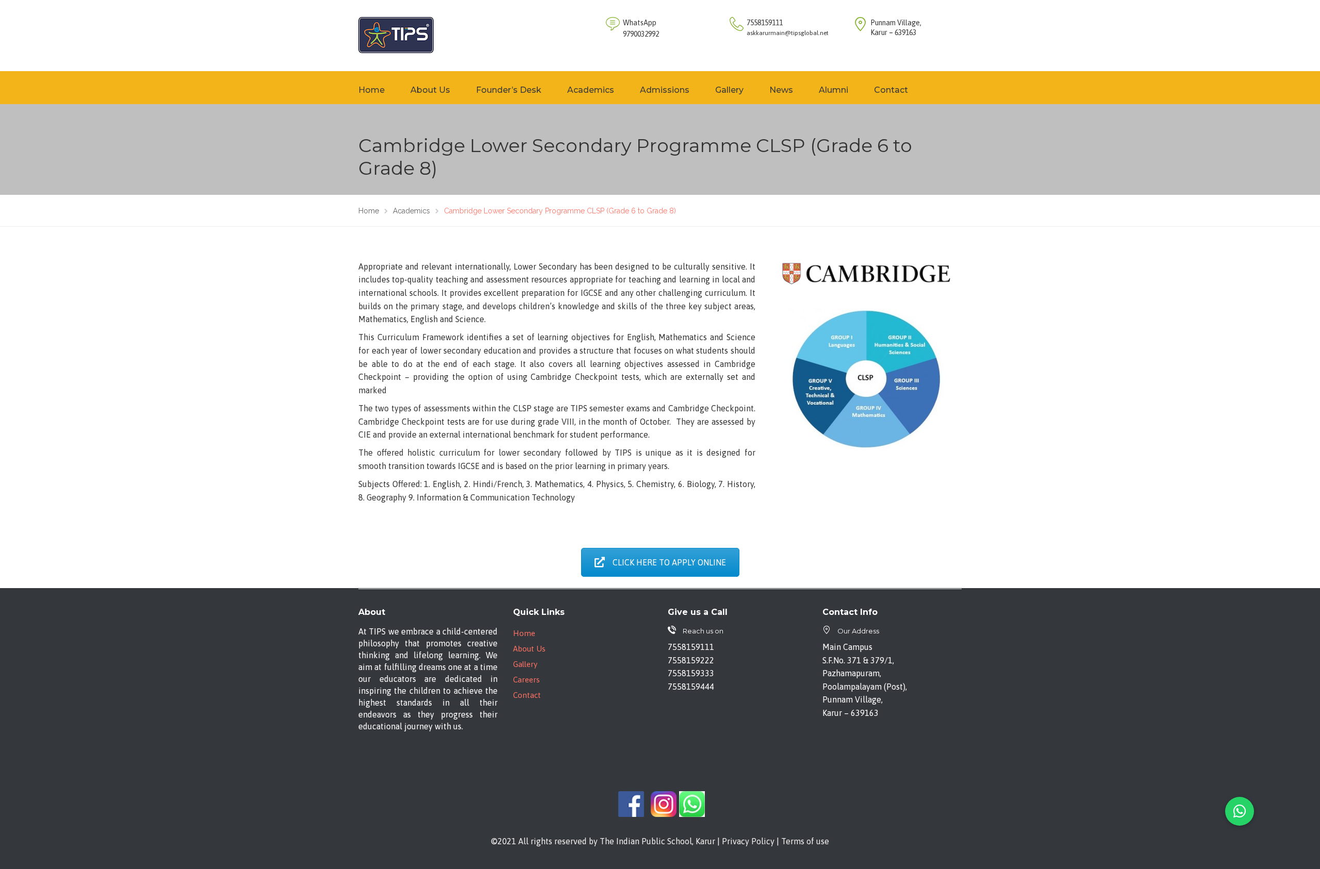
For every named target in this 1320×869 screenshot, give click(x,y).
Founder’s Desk (508, 90)
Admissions (664, 90)
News (781, 90)
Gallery (729, 90)
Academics (590, 90)
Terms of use (805, 841)
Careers (526, 679)
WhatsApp (639, 23)
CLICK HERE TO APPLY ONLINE (669, 562)
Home (371, 90)
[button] (1239, 811)
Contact (891, 90)
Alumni (833, 90)
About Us (430, 90)
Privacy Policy (748, 841)
